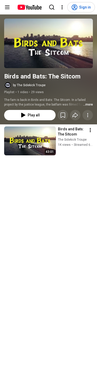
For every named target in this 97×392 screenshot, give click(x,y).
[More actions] (88, 115)
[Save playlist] (63, 115)
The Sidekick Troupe (72, 139)
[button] (48, 43)
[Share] (75, 115)
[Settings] (62, 7)
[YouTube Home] (29, 7)
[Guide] (7, 7)
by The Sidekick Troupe (29, 85)
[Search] (52, 7)
